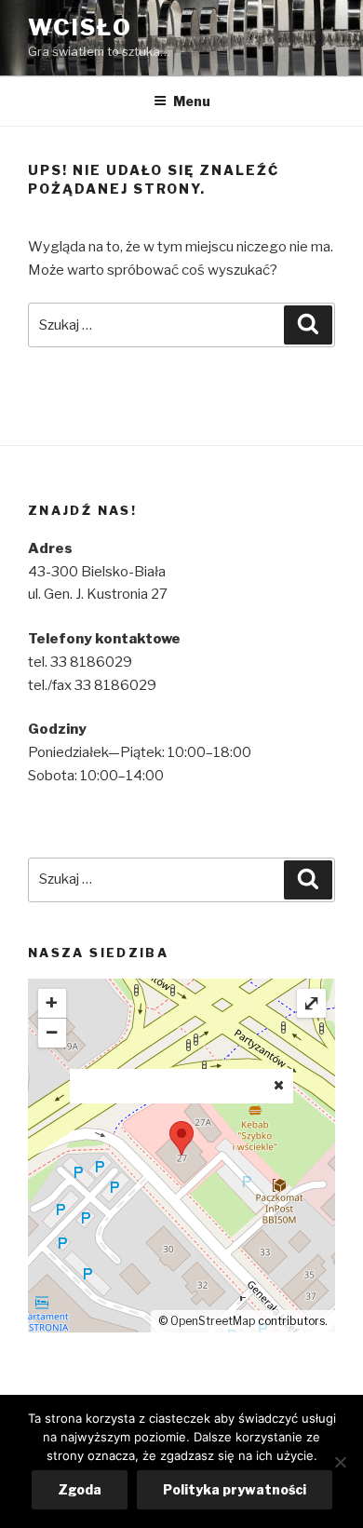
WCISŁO (80, 27)
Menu (191, 101)
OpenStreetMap (212, 1321)
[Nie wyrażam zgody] (339, 1462)
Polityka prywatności (234, 1489)
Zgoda (79, 1489)
